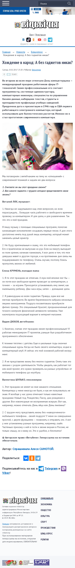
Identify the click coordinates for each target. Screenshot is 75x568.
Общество (46, 510)
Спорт (44, 521)
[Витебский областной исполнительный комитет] (26, 564)
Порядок (5, 524)
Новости (20, 52)
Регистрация (40, 34)
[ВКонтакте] (26, 458)
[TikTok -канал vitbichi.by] (28, 41)
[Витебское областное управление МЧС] (41, 564)
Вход (31, 34)
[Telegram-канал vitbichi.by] (50, 41)
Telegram (51, 468)
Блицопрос (37, 52)
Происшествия (48, 527)
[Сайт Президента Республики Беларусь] (10, 564)
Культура (45, 516)
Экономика (46, 504)
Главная (6, 52)
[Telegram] (37, 458)
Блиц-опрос (46, 533)
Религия (45, 539)
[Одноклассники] (32, 458)
